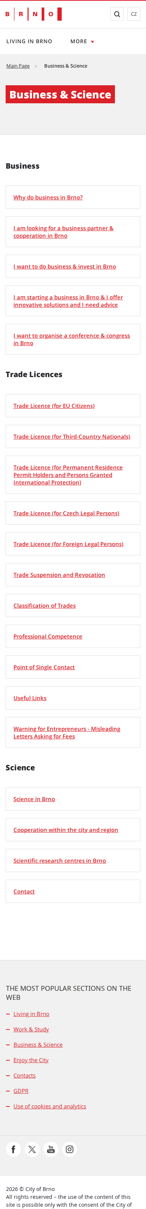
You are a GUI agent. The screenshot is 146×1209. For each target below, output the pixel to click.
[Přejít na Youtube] (50, 1149)
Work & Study (31, 1029)
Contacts (24, 1075)
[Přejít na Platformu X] (32, 1149)
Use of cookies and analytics (49, 1106)
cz (134, 14)
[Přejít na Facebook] (13, 1149)
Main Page (18, 65)
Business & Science (38, 1044)
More (78, 41)
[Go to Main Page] (34, 14)
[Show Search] (117, 14)
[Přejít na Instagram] (69, 1149)
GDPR (20, 1090)
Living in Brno (29, 41)
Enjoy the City (31, 1060)
